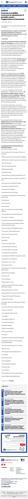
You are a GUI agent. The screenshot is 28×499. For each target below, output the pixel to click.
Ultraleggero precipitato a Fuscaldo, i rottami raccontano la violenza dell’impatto (14, 420)
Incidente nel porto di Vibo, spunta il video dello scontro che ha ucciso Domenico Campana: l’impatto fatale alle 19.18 (15, 393)
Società (8, 8)
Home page (3, 8)
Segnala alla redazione (10, 492)
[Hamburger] (2, 2)
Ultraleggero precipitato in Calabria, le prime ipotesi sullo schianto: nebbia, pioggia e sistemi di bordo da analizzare (14, 427)
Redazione (3, 492)
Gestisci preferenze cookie (12, 493)
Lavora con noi (20, 493)
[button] (25, 10)
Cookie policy (21, 492)
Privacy (16, 492)
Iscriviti (23, 444)
